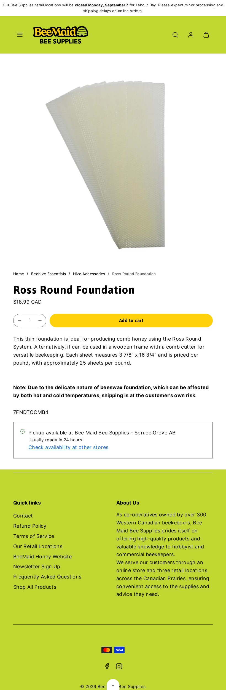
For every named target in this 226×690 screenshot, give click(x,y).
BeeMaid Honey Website (42, 556)
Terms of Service (33, 536)
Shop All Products (34, 587)
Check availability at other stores (68, 447)
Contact (23, 516)
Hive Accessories (89, 274)
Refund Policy (30, 526)
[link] (190, 34)
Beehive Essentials (48, 274)
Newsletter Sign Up (36, 566)
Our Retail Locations (37, 546)
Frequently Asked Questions (47, 577)
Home (18, 274)
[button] (19, 34)
